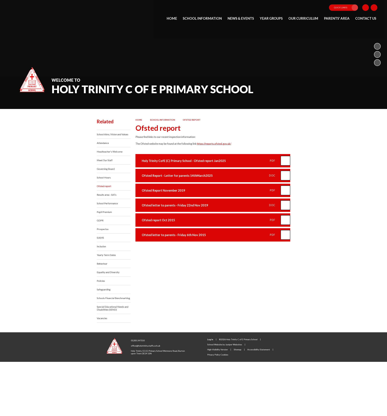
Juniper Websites (233, 344)
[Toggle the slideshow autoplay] (377, 46)
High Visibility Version (217, 349)
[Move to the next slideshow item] (377, 62)
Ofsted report (191, 119)
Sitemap (237, 349)
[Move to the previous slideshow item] (377, 54)
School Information (162, 119)
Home (138, 119)
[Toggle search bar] (374, 7)
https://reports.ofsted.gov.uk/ (214, 143)
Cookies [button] (224, 354)
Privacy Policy (213, 354)
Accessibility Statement (258, 349)
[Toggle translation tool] (365, 7)
